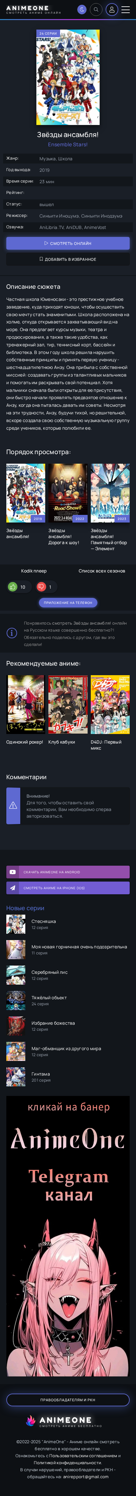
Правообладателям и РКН (68, 1399)
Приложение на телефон (68, 602)
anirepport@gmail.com (86, 1476)
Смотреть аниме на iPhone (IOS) (54, 888)
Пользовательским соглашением (83, 1455)
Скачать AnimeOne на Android (52, 872)
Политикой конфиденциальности (67, 1462)
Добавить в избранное (70, 259)
